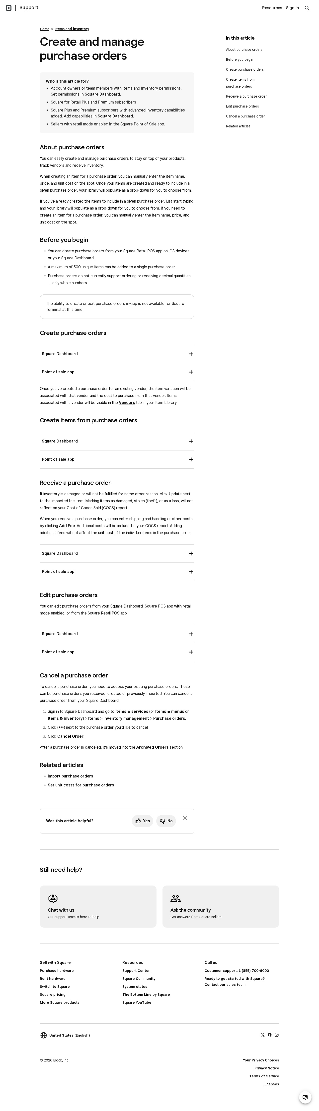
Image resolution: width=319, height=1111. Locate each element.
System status (134, 987)
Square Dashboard (102, 94)
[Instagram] (276, 1035)
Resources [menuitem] (272, 7)
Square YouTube (136, 1002)
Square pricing (53, 995)
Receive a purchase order (246, 96)
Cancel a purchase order (245, 116)
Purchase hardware (57, 971)
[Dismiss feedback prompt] (185, 818)
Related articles (238, 126)
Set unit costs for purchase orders (81, 785)
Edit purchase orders (242, 106)
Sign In (292, 7)
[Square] (8, 8)
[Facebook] (269, 1035)
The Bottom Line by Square (146, 995)
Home (44, 29)
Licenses (271, 1084)
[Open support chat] (305, 1097)
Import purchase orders (70, 776)
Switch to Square (55, 987)
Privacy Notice (266, 1068)
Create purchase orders (245, 69)
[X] (262, 1035)
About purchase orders (244, 50)
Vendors (127, 402)
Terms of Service (264, 1076)
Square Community (138, 979)
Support (28, 7)
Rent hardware (53, 979)
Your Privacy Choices (261, 1060)
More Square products (60, 1002)
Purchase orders (169, 718)
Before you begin (239, 59)
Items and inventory (72, 29)
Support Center (136, 971)
